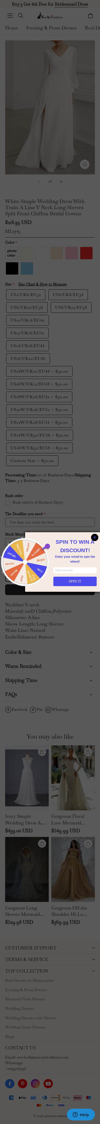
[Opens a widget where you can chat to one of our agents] (81, 1115)
